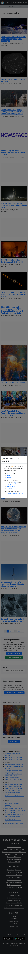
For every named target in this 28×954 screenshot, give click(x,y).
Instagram (10, 486)
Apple (9, 475)
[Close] (25, 460)
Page (15, 483)
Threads (9, 488)
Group (9, 484)
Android (9, 477)
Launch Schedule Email (14, 494)
